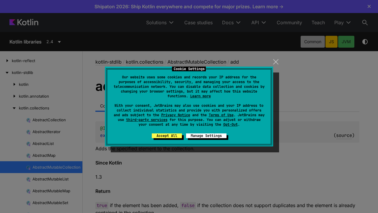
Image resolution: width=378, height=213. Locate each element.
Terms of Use (221, 115)
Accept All (167, 135)
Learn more (200, 96)
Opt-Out (230, 124)
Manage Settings (206, 135)
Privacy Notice (175, 115)
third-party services (146, 119)
